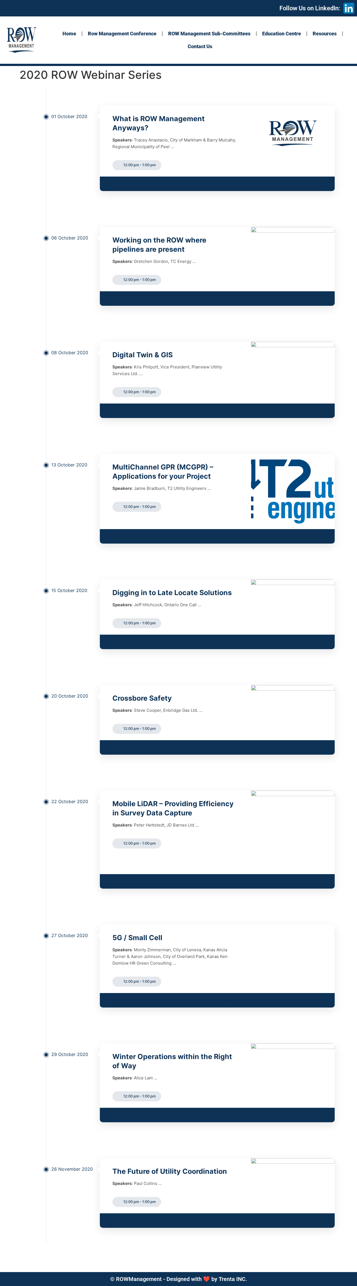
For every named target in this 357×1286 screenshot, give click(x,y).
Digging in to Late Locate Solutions (172, 592)
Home (69, 33)
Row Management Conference (122, 33)
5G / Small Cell (137, 937)
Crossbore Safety (142, 698)
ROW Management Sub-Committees (209, 33)
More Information (215, 184)
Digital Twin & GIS (142, 355)
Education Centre (281, 33)
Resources (325, 33)
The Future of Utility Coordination (169, 1171)
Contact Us (200, 46)
